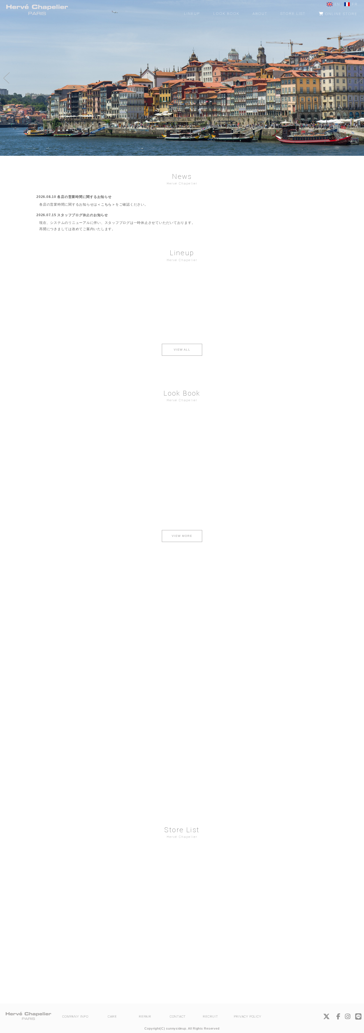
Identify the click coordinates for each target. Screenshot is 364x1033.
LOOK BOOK (226, 13)
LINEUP (192, 13)
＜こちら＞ (106, 204)
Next (358, 78)
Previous (6, 78)
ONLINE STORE (340, 14)
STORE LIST (292, 13)
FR (354, 4)
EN (337, 4)
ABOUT (260, 13)
